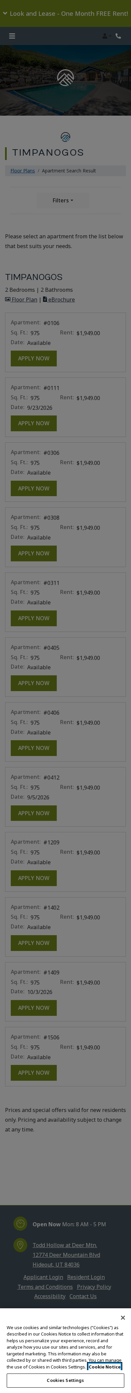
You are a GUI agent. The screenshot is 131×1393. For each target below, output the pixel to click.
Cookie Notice (105, 1367)
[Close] (123, 1317)
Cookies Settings (65, 1380)
